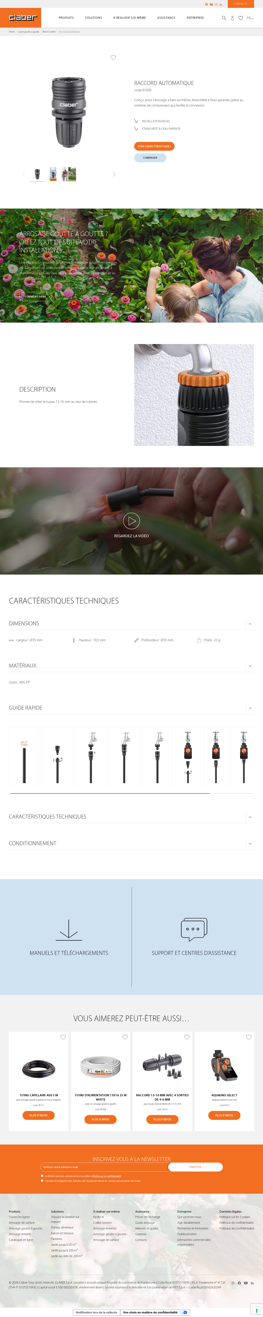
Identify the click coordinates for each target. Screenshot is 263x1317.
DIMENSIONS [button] (24, 623)
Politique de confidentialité (237, 1223)
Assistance (166, 18)
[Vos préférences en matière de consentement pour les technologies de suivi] (256, 1310)
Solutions (93, 18)
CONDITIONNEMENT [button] (32, 843)
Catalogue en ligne (21, 1240)
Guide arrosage (145, 1223)
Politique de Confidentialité (237, 1228)
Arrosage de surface (22, 1223)
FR (248, 18)
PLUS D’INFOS (38, 1115)
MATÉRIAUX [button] (22, 666)
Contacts (241, 4)
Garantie (140, 1234)
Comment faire (35, 296)
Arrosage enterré (20, 1234)
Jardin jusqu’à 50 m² (63, 1245)
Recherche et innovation (192, 1228)
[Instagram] (216, 4)
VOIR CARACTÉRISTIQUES (154, 146)
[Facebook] (206, 4)
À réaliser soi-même (129, 18)
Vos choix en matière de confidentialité (150, 1312)
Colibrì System (102, 1223)
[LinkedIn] (221, 4)
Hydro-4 (98, 1217)
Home (12, 31)
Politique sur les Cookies (235, 1217)
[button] (114, 174)
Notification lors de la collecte (96, 1312)
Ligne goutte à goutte (28, 31)
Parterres (56, 1239)
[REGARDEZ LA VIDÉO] (131, 521)
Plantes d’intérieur (62, 1227)
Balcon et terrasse (62, 1233)
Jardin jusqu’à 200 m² (64, 1250)
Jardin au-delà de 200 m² (66, 1256)
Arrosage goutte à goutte (25, 1228)
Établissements (187, 1234)
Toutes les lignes (19, 1217)
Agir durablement (188, 1223)
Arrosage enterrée (104, 1228)
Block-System (49, 31)
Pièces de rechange (147, 1217)
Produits (66, 18)
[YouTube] (211, 4)
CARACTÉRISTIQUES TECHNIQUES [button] (47, 817)
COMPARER (150, 157)
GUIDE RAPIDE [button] (25, 708)
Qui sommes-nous (189, 1217)
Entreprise (195, 18)
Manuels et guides (147, 1228)
